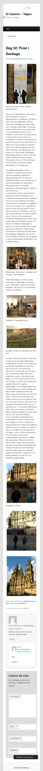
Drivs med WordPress (21, 768)
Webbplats (14, 750)
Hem (8, 29)
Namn (13, 726)
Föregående (11, 36)
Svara (12, 639)
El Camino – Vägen (19, 14)
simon (30, 59)
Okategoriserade (29, 601)
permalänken (21, 603)
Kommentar (15, 696)
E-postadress (15, 738)
